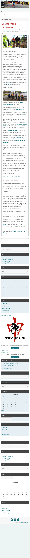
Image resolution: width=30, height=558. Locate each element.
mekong (17, 31)
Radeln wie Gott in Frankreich (18, 129)
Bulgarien (7, 31)
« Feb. (2, 296)
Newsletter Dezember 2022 (10, 26)
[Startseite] (1, 15)
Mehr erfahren (15, 348)
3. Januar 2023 (14, 29)
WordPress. (26, 522)
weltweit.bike (9, 84)
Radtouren (3, 33)
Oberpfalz (21, 31)
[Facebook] (12, 519)
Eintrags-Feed (5, 306)
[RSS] (18, 519)
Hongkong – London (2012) (8, 259)
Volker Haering (6, 29)
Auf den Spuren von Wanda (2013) (10, 258)
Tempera (21, 522)
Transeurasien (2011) (6, 261)
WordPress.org (5, 310)
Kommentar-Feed (6, 308)
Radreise (25, 31)
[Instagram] (15, 519)
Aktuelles (20, 29)
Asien (4, 31)
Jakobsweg (14, 31)
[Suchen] (27, 271)
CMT (10, 31)
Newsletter (25, 29)
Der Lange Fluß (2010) (7, 263)
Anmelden (4, 303)
